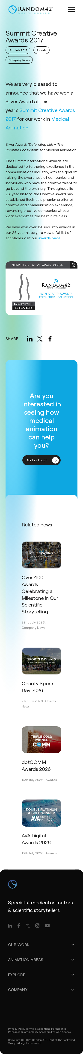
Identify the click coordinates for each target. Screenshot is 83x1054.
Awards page (49, 238)
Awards (51, 780)
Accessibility (47, 1031)
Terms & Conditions (38, 1028)
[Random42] (30, 9)
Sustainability (29, 1031)
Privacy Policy (16, 1028)
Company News (33, 627)
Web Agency (63, 1031)
